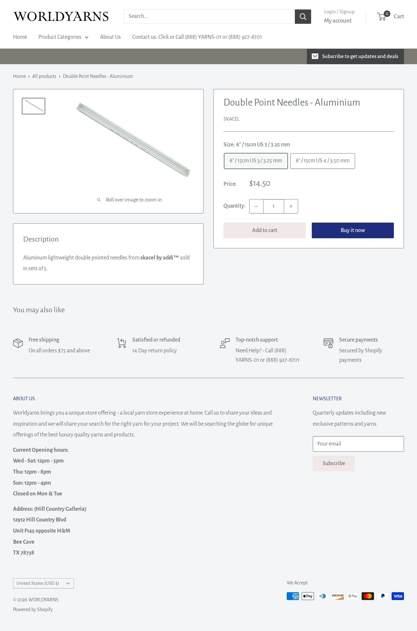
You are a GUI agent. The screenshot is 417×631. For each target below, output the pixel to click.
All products (44, 76)
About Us (110, 37)
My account (338, 21)
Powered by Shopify (33, 609)
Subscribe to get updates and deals (360, 56)
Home (20, 37)
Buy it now (353, 230)
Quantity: (234, 206)
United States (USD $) (38, 583)
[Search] (303, 16)
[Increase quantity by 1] (291, 206)
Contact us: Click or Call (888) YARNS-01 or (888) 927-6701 (197, 37)
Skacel (231, 119)
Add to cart (264, 230)
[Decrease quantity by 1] (256, 206)
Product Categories (59, 37)
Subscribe (334, 463)
